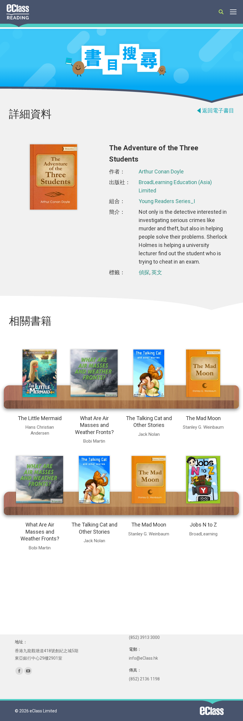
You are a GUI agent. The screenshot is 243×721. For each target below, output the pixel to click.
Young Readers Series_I (167, 201)
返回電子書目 (218, 110)
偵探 (144, 272)
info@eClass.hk (143, 658)
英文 (156, 272)
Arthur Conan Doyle (161, 171)
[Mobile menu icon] (233, 12)
